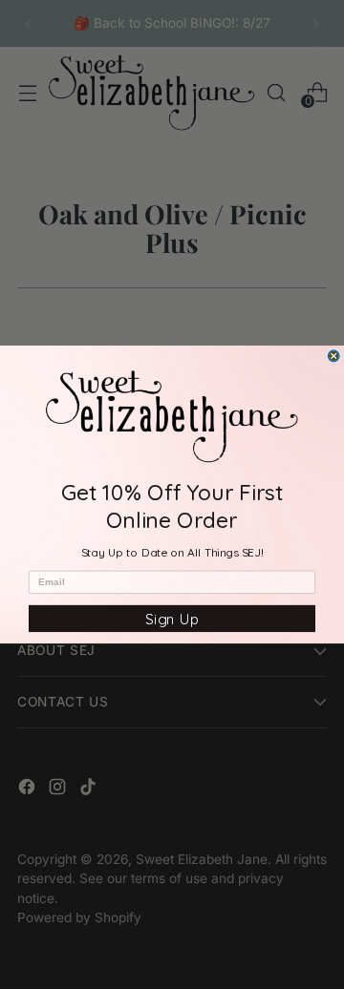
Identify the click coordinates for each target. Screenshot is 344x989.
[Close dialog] (333, 356)
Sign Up (172, 619)
